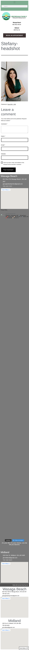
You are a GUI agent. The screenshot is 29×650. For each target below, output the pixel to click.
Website (3, 154)
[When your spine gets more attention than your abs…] (14, 355)
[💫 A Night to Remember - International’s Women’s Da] (14, 482)
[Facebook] (23, 9)
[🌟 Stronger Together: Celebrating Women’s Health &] (14, 339)
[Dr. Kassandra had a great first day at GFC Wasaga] (14, 371)
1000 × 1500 (13, 104)
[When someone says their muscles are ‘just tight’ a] (14, 323)
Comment (4, 124)
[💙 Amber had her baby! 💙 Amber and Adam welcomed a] (14, 514)
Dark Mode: (23, 648)
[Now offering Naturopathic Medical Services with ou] (14, 466)
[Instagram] (27, 9)
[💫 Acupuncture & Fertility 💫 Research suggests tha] (14, 275)
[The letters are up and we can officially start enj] (14, 434)
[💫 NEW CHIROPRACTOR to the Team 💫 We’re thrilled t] (14, 387)
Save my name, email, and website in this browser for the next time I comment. (13, 163)
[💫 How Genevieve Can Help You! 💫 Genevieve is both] (14, 259)
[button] (14, 2)
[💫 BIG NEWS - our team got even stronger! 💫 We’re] (14, 291)
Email (3, 145)
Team (9, 104)
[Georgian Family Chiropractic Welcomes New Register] (14, 227)
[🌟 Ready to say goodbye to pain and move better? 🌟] (14, 403)
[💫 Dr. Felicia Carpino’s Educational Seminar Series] (14, 530)
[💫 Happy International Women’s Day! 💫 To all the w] (14, 498)
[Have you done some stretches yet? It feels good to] (14, 450)
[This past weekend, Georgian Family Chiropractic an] (14, 419)
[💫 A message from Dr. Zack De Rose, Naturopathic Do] (14, 243)
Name (3, 136)
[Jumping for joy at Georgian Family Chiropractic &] (14, 307)
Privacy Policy (4, 209)
